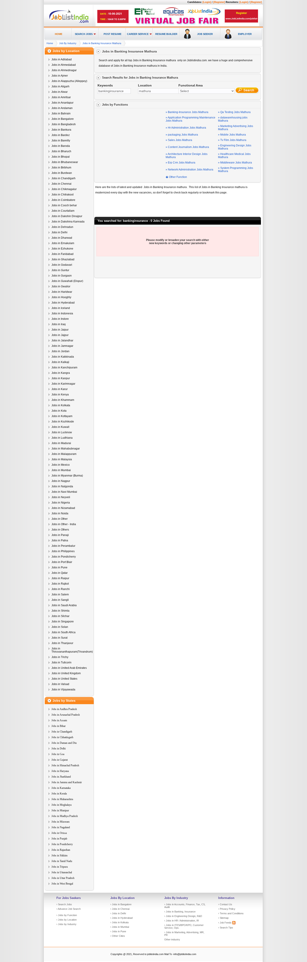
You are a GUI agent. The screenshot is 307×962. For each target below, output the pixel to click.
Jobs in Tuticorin (61, 662)
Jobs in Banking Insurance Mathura (101, 43)
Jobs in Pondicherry (63, 556)
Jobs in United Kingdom (66, 673)
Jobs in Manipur (60, 810)
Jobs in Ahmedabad (63, 64)
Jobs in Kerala (59, 793)
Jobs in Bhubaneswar (64, 162)
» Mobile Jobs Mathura (232, 134)
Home (58, 34)
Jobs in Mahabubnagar (65, 448)
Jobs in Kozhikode (62, 421)
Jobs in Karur (59, 389)
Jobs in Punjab (59, 838)
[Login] (206, 2)
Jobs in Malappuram (63, 454)
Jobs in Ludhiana (62, 437)
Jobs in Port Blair (61, 562)
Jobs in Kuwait (60, 427)
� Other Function (176, 177)
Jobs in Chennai (61, 183)
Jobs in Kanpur (60, 378)
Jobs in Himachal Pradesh (65, 765)
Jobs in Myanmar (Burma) (67, 475)
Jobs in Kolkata (60, 405)
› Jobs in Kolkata (119, 922)
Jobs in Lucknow (61, 432)
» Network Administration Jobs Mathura (189, 169)
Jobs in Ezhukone (62, 248)
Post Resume (112, 34)
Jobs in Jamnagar (62, 345)
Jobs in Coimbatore (63, 200)
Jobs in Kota (59, 410)
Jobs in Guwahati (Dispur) (67, 281)
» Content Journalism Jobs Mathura (187, 147)
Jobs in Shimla (60, 610)
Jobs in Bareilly (60, 140)
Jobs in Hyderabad (63, 302)
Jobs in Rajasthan (60, 849)
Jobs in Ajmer (59, 75)
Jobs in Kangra (60, 372)
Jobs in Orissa (59, 833)
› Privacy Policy (226, 909)
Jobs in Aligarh (60, 86)
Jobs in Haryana (60, 771)
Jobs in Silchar (60, 616)
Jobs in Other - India (63, 524)
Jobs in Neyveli (60, 497)
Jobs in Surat (59, 637)
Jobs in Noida (59, 513)
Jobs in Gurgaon (61, 275)
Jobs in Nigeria (60, 502)
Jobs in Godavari (61, 264)
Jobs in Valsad (60, 684)
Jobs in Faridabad (62, 254)
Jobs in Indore (60, 318)
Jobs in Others (60, 529)
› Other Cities (117, 936)
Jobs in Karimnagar (63, 383)
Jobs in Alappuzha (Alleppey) (69, 81)
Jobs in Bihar (58, 726)
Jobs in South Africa (63, 632)
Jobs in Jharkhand (61, 776)
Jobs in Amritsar (61, 97)
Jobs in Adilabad (61, 59)
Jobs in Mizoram (60, 821)
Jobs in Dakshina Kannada (68, 221)
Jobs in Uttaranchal (61, 872)
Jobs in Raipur (60, 578)
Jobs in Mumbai (61, 470)
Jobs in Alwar (59, 91)
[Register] (219, 2)
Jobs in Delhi (59, 232)
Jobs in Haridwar (61, 291)
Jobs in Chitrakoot (62, 194)
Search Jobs (84, 34)
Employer (245, 34)
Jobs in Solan (59, 626)
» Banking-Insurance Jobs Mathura (187, 112)
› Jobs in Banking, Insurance (180, 911)
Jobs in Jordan (60, 351)
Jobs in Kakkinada (62, 356)
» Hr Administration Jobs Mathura (186, 127)
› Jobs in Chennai (119, 909)
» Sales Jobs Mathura (179, 140)
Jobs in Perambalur (63, 545)
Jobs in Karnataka (61, 788)
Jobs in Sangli (60, 599)
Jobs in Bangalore (62, 118)
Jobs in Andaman (62, 108)
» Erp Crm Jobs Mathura (180, 162)
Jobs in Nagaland (60, 827)
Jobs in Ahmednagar (64, 70)
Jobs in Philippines (63, 551)
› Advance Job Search (68, 909)
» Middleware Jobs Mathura (235, 162)
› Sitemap (223, 918)
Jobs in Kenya (60, 394)
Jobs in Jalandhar (62, 340)
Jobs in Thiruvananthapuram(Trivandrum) (72, 650)
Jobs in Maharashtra (62, 799)
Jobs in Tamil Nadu (61, 861)
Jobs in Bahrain (61, 113)
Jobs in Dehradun (62, 227)
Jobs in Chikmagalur (64, 189)
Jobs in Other (59, 518)
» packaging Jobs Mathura (182, 134)
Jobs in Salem (60, 594)
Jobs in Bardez (60, 135)
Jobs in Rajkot (60, 583)
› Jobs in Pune (118, 931)
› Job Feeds (225, 922)
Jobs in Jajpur (60, 335)
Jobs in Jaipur (60, 329)
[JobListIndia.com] (69, 22)
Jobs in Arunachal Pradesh (65, 714)
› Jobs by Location (66, 919)
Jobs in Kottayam (61, 416)
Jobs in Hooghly (61, 297)
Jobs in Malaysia (61, 459)
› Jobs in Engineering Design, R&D (183, 916)
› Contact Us (225, 904)
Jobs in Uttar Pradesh (62, 878)
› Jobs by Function (66, 915)
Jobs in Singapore (62, 621)
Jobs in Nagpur (60, 481)
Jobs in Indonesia (62, 313)
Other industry (172, 939)
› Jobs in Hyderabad (121, 918)
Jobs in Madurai (61, 443)
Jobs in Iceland (60, 308)
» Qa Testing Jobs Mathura (234, 112)
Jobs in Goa (57, 754)
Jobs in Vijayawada (63, 689)
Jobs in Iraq (58, 324)
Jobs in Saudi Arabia (64, 605)
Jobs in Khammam (62, 400)
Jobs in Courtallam (62, 210)
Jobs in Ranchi (60, 589)
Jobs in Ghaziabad (62, 259)
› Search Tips (225, 927)
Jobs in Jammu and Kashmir (66, 782)
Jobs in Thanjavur (62, 643)
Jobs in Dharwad (61, 237)
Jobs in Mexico (60, 464)
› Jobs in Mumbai (119, 927)
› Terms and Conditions (231, 913)
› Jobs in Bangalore (120, 904)
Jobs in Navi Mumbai (64, 491)
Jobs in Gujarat (59, 759)
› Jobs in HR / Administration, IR (181, 920)
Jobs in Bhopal (60, 156)
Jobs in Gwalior (60, 286)
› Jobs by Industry (66, 924)
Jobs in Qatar (59, 572)
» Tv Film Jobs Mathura (232, 140)
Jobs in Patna (59, 540)
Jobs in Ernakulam (62, 243)
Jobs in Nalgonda (62, 486)
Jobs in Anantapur (62, 102)
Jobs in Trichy (59, 657)
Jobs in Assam (59, 720)
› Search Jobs (64, 904)
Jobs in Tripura (59, 866)
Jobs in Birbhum (61, 167)
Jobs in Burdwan (61, 173)
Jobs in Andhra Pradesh (64, 709)
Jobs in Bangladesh (63, 124)
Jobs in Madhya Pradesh (64, 816)
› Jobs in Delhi (118, 913)
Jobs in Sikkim (59, 855)
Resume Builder (166, 34)
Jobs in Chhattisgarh (62, 737)
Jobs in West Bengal (62, 883)
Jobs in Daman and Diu (64, 742)
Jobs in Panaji (60, 535)
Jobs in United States (64, 678)
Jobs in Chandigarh (63, 178)
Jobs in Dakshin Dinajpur (66, 216)
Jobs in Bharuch (61, 151)
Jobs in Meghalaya (61, 804)
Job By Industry (67, 43)
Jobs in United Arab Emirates (69, 667)
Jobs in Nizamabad (63, 508)
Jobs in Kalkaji (60, 362)
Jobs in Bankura (61, 129)
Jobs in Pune (59, 567)
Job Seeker (205, 34)
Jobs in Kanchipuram (64, 367)
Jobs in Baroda (60, 145)
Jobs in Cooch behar (64, 205)
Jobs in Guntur (60, 270)
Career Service (138, 34)
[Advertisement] (131, 137)
